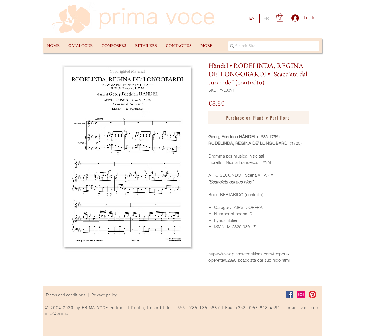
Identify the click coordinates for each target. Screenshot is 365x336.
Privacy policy (104, 295)
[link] (279, 17)
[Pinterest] (312, 294)
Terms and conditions (65, 295)
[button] (80, 45)
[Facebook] (289, 294)
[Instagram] (301, 294)
